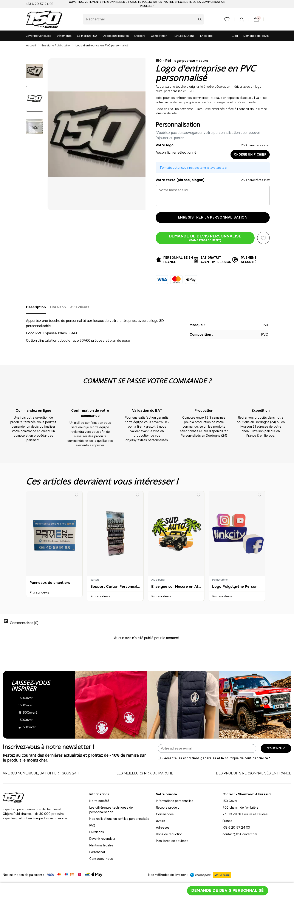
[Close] (252, 390)
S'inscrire (94, 476)
